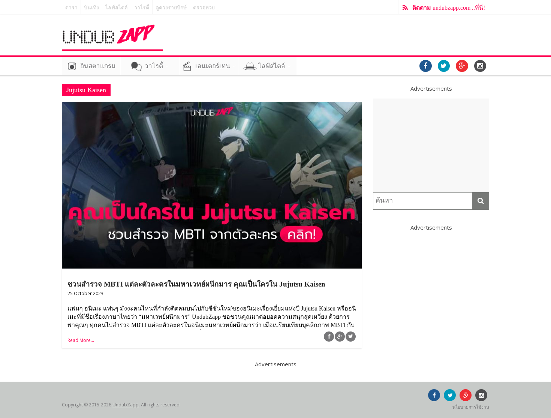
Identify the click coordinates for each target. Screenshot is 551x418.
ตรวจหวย (204, 7)
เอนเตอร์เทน (212, 66)
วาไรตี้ (141, 7)
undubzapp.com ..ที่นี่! (448, 7)
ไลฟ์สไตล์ (116, 7)
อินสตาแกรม (97, 66)
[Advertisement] (431, 145)
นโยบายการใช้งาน (470, 407)
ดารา (71, 7)
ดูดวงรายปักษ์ (171, 7)
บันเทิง (91, 7)
